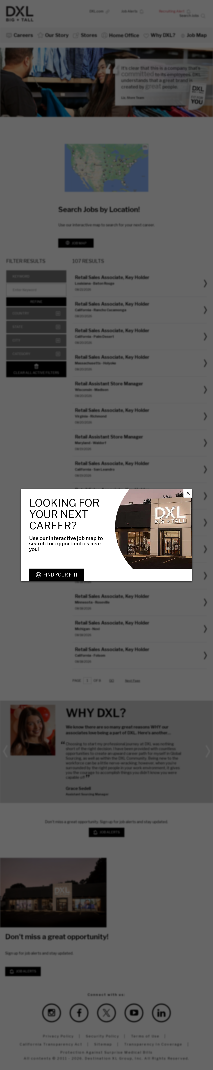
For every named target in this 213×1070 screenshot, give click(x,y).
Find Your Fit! (60, 575)
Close (188, 493)
